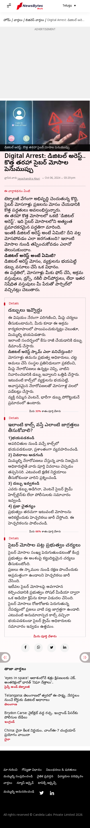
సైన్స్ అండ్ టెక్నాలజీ (17, 687)
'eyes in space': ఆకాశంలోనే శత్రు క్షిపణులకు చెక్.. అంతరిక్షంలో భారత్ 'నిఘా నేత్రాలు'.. (40, 680)
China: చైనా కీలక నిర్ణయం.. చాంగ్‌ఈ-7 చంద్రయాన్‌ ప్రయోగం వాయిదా (39, 733)
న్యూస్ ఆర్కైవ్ (25, 783)
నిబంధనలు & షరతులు (61, 770)
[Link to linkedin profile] (52, 793)
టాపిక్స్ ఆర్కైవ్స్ (47, 783)
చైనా (7, 740)
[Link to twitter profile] (41, 793)
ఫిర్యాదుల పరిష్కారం (70, 777)
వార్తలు (18, 20)
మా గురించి (10, 770)
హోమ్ (7, 20)
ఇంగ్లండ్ (9, 722)
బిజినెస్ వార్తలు (35, 20)
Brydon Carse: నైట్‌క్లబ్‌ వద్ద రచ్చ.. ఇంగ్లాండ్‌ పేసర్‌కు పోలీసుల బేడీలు (41, 715)
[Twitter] (51, 647)
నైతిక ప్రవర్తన (45, 777)
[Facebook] (25, 647)
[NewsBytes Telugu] (30, 6)
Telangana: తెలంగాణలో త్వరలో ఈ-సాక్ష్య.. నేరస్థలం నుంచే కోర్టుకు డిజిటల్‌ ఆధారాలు (41, 698)
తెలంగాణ (10, 705)
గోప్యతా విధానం (32, 770)
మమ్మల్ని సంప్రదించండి (18, 777)
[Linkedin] (64, 647)
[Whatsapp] (38, 647)
